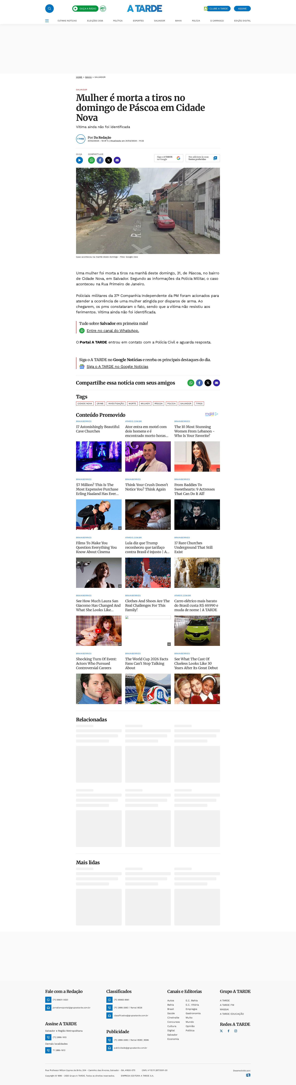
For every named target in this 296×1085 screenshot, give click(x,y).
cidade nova (85, 403)
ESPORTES (138, 21)
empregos (191, 1009)
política (190, 1030)
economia (173, 1039)
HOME (79, 77)
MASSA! (224, 1009)
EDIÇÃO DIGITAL (242, 21)
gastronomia (193, 1013)
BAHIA (178, 21)
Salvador (185, 403)
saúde (171, 1013)
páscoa (159, 403)
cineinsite (173, 1017)
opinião (190, 1026)
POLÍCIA (196, 21)
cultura (171, 1026)
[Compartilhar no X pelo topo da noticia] (108, 160)
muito (189, 1017)
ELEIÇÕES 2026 (95, 21)
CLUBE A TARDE (218, 8)
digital (171, 1030)
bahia (88, 77)
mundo (190, 1021)
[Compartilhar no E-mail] (117, 160)
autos (170, 1000)
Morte (132, 403)
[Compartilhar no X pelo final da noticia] (208, 382)
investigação (116, 403)
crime (100, 403)
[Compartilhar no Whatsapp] (91, 160)
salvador (172, 1034)
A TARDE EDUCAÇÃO (232, 1013)
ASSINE (242, 8)
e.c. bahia (192, 1000)
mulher (145, 403)
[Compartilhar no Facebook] (100, 160)
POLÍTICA (117, 21)
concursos (173, 1021)
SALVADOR (159, 21)
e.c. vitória (192, 1004)
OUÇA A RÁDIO (87, 8)
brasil (170, 1009)
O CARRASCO (217, 21)
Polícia (171, 403)
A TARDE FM (227, 1005)
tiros (199, 403)
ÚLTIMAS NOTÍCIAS (67, 21)
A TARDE (225, 1000)
